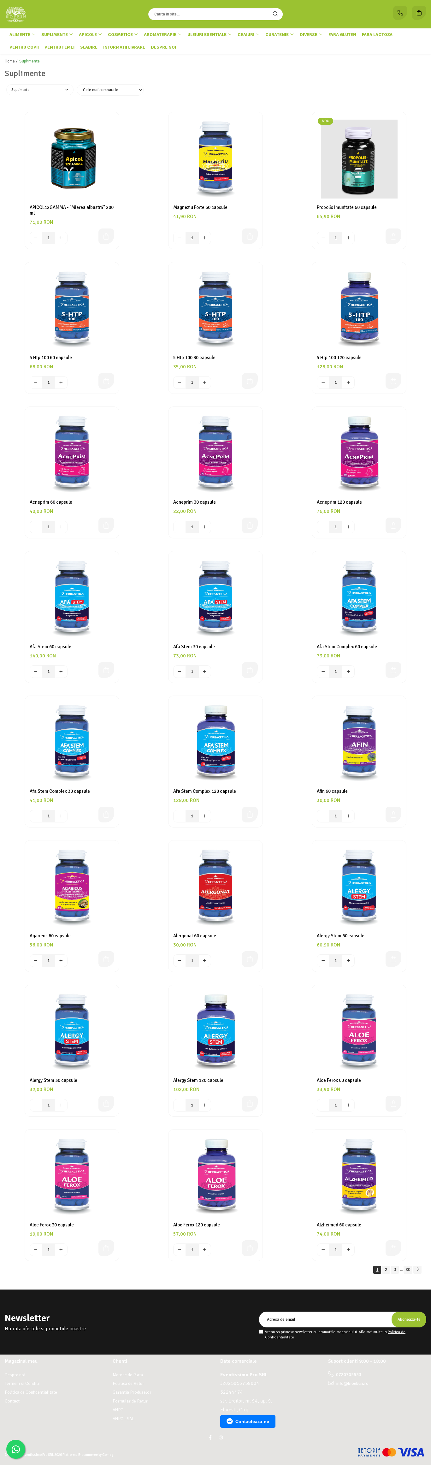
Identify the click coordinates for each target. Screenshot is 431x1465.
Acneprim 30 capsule (194, 502)
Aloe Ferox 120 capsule (196, 1225)
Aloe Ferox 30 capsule (52, 1225)
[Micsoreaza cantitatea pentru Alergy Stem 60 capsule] (323, 960)
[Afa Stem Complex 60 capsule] (359, 598)
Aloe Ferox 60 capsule (339, 1080)
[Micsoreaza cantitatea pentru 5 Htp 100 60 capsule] (36, 382)
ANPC (118, 1410)
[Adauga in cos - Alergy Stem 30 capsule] (106, 1104)
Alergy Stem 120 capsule (198, 1080)
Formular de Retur (130, 1401)
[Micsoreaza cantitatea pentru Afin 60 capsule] (323, 816)
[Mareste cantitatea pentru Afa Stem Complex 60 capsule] (348, 671)
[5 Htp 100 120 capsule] (359, 309)
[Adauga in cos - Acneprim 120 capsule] (393, 525)
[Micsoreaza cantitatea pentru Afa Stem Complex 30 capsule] (36, 816)
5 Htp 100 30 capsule (194, 357)
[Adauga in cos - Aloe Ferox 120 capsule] (250, 1248)
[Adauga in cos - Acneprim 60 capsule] (106, 525)
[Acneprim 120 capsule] (359, 454)
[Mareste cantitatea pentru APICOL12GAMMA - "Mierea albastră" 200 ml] (61, 238)
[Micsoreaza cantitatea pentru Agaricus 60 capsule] (36, 960)
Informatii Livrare (124, 47)
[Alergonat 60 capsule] (215, 887)
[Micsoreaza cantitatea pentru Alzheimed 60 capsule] (323, 1249)
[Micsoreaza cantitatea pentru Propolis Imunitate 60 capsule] (323, 238)
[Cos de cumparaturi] (419, 13)
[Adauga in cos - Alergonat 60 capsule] (250, 959)
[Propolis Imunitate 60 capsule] (359, 159)
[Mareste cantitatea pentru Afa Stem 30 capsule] (204, 671)
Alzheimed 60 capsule (339, 1225)
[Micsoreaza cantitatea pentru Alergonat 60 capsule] (179, 960)
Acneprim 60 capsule (51, 502)
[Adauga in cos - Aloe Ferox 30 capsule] (106, 1248)
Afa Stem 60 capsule (50, 646)
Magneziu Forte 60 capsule (200, 207)
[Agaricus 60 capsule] (72, 887)
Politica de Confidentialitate (31, 1392)
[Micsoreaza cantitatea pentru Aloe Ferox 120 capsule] (179, 1249)
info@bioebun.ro (352, 1383)
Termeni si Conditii (22, 1383)
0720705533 (348, 1374)
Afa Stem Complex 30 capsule (60, 791)
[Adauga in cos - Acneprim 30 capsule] (250, 525)
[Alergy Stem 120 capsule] (215, 1032)
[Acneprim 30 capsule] (215, 454)
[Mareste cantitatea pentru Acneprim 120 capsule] (348, 527)
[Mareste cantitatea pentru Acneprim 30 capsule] (204, 527)
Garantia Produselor (132, 1392)
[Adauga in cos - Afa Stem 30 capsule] (250, 670)
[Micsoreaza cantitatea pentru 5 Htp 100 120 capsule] (323, 382)
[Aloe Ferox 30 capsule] (72, 1176)
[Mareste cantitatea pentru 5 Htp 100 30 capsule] (204, 382)
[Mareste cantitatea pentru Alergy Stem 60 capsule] (348, 960)
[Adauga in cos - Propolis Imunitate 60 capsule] (393, 236)
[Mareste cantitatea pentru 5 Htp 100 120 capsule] (348, 382)
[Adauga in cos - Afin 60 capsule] (393, 814)
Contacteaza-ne (252, 1421)
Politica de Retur (128, 1383)
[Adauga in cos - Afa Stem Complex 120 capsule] (250, 814)
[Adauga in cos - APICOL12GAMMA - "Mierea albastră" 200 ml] (106, 236)
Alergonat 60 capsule (194, 936)
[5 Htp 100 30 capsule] (215, 309)
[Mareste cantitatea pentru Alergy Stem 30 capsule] (61, 1105)
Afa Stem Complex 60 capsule (347, 646)
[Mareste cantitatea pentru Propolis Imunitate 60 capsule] (348, 238)
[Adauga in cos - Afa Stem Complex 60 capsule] (393, 670)
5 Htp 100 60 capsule (51, 357)
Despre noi (163, 47)
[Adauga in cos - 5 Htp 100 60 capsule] (106, 381)
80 (407, 1269)
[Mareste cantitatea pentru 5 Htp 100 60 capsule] (61, 382)
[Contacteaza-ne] (400, 13)
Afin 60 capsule (332, 791)
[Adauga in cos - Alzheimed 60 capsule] (393, 1248)
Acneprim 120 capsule (339, 502)
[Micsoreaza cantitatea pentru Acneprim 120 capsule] (323, 527)
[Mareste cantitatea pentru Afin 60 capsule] (348, 816)
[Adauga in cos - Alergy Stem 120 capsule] (250, 1104)
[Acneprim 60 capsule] (72, 454)
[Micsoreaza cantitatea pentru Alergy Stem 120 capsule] (179, 1105)
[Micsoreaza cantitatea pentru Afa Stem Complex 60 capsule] (323, 671)
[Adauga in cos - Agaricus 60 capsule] (106, 959)
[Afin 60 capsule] (359, 743)
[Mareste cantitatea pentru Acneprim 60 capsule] (61, 527)
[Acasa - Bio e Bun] (44, 14)
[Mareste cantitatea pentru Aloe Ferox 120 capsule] (204, 1249)
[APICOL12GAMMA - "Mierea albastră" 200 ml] (72, 159)
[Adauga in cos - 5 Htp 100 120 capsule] (393, 381)
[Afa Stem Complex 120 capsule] (215, 743)
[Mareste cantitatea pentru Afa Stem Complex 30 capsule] (61, 816)
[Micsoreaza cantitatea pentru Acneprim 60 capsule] (36, 527)
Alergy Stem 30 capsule (53, 1080)
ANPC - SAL (123, 1418)
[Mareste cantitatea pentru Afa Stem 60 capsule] (61, 671)
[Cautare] (275, 14)
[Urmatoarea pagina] (417, 1270)
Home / (11, 61)
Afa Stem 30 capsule (194, 646)
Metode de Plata (128, 1375)
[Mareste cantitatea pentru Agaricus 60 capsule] (61, 960)
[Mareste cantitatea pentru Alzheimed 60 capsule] (348, 1249)
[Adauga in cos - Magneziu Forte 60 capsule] (250, 236)
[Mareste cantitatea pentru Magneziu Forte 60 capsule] (204, 238)
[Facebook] (210, 1437)
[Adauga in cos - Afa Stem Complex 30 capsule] (106, 814)
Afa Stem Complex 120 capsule (204, 791)
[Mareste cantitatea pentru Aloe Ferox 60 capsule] (348, 1105)
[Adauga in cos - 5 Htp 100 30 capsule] (250, 381)
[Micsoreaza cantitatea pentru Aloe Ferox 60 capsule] (323, 1105)
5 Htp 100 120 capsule (339, 357)
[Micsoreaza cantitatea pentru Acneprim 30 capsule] (179, 527)
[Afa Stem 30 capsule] (215, 598)
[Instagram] (221, 1437)
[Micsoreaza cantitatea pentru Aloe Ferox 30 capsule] (36, 1249)
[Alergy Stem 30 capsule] (72, 1032)
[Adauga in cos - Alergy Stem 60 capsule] (393, 959)
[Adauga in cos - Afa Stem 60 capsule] (106, 670)
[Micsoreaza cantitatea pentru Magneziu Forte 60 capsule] (179, 238)
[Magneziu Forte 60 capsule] (215, 159)
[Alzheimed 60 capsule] (359, 1176)
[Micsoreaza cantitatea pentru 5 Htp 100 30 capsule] (179, 382)
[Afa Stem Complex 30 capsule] (72, 743)
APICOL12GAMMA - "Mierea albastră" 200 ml (72, 210)
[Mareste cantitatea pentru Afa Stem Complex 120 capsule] (204, 816)
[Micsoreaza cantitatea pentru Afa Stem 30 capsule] (179, 671)
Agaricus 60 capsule (50, 936)
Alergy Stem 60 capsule (340, 936)
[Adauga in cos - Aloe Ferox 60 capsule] (393, 1104)
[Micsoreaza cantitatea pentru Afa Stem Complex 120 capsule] (179, 816)
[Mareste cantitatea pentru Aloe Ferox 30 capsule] (61, 1249)
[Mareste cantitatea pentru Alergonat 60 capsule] (204, 960)
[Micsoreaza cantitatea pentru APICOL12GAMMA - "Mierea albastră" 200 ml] (36, 238)
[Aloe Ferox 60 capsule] (359, 1032)
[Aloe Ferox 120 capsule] (215, 1176)
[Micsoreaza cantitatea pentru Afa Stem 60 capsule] (36, 671)
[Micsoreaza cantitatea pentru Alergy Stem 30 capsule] (36, 1105)
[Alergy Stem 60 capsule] (359, 887)
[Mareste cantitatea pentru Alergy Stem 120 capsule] (204, 1105)
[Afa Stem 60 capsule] (72, 598)
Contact (12, 1401)
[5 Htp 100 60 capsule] (72, 309)
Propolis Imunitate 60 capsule (347, 207)
